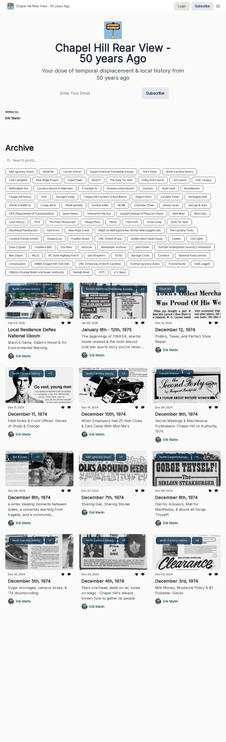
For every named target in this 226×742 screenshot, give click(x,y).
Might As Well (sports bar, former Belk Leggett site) (129, 230)
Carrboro (164, 255)
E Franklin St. (90, 188)
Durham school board (120, 188)
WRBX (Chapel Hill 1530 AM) (52, 264)
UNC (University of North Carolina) (100, 264)
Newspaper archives (113, 247)
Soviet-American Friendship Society (111, 172)
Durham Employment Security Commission (184, 247)
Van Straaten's (96, 255)
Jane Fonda (142, 247)
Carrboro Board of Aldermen (55, 188)
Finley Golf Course (153, 180)
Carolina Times (170, 197)
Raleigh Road (81, 272)
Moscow (87, 247)
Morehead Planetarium (23, 230)
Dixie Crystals (17, 247)
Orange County (65, 197)
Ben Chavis (16, 255)
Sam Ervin (53, 230)
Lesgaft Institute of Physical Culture (141, 213)
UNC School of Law (110, 239)
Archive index (100, 205)
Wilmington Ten (18, 188)
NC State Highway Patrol (63, 255)
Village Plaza (92, 222)
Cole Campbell (18, 180)
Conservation (17, 264)
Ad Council (179, 180)
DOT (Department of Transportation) (31, 213)
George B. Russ (197, 205)
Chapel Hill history (20, 197)
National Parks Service (192, 255)
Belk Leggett (202, 264)
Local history (16, 222)
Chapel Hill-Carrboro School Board (105, 197)
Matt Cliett (168, 188)
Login (182, 6)
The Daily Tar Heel (121, 180)
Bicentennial (192, 188)
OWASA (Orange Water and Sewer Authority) (36, 272)
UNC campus (204, 180)
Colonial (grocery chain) (144, 264)
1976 (44, 197)
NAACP (96, 180)
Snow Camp (154, 222)
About (113, 222)
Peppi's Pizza (143, 197)
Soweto (176, 239)
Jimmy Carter (171, 205)
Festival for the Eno (99, 213)
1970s (118, 255)
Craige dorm (48, 205)
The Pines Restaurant (62, 222)
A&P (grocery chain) (21, 172)
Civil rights (196, 239)
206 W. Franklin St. (20, 205)
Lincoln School (72, 172)
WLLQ (35, 255)
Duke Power (75, 180)
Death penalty (74, 205)
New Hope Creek (78, 230)
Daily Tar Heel (179, 222)
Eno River (66, 247)
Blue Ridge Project (47, 180)
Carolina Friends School (23, 239)
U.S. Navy (120, 272)
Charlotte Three (144, 205)
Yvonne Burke (177, 264)
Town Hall (132, 222)
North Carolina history (179, 172)
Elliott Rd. (48, 172)
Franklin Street (80, 239)
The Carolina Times (182, 230)
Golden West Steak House (147, 239)
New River (179, 213)
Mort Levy (200, 213)
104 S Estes (150, 172)
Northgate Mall (197, 197)
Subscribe (202, 6)
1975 (101, 272)
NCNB (121, 205)
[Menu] (218, 5)
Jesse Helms (70, 213)
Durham (148, 188)
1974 (37, 222)
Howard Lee (54, 239)
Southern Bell (43, 247)
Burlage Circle (140, 255)
